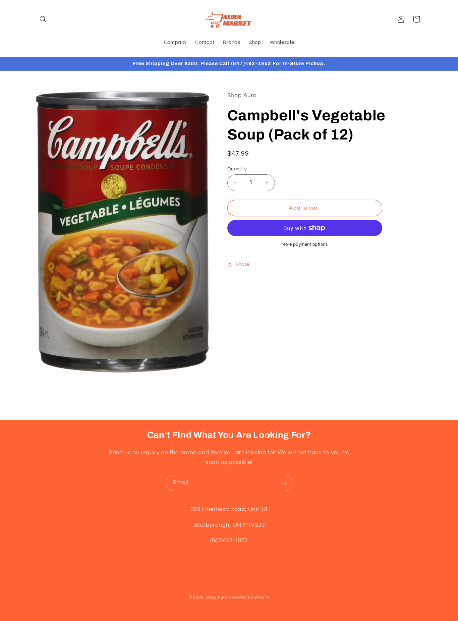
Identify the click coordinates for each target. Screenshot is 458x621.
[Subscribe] (284, 483)
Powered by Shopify (249, 597)
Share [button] (242, 264)
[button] (43, 19)
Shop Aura (217, 597)
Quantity (237, 169)
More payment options (305, 244)
